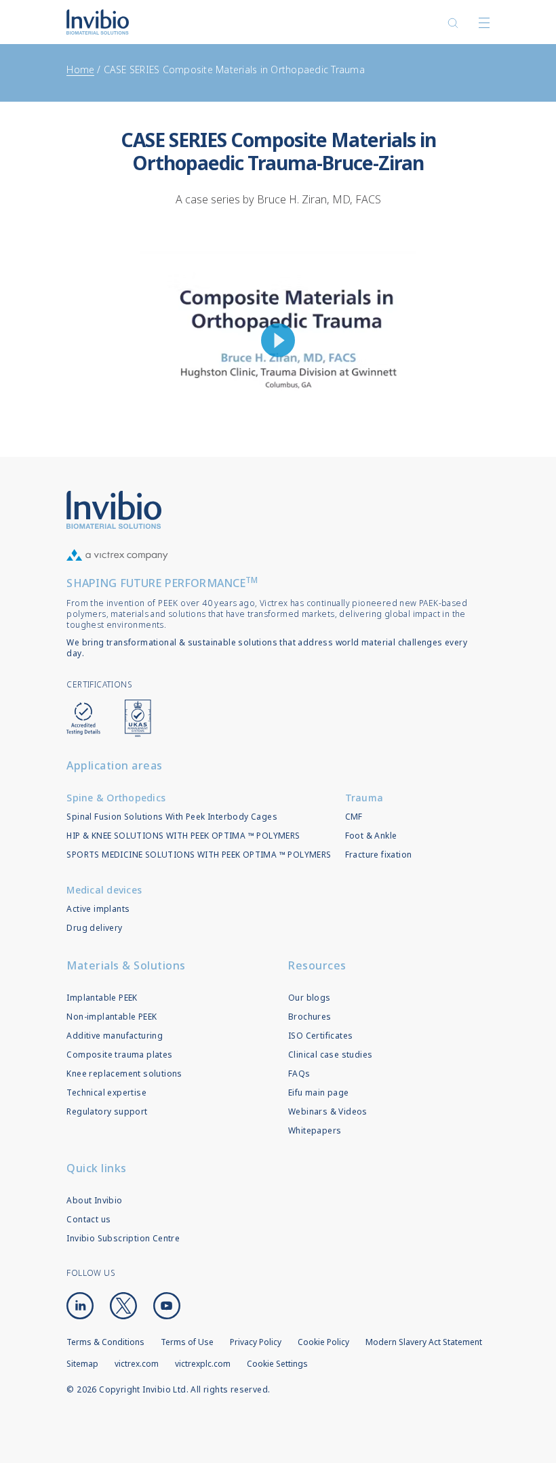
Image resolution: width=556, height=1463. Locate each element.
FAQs (299, 1073)
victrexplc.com (203, 1363)
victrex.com (137, 1363)
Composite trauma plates (119, 1054)
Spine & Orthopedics (115, 797)
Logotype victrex (97, 22)
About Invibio (94, 1200)
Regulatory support (106, 1111)
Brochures (310, 1016)
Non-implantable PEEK (111, 1016)
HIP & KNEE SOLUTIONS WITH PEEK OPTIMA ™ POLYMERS (183, 835)
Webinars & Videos (328, 1111)
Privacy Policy (255, 1342)
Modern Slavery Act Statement (423, 1342)
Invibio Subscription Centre (123, 1238)
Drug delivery (94, 928)
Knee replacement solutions (124, 1073)
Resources (317, 965)
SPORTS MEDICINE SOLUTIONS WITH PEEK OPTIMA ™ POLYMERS (198, 854)
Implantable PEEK (101, 997)
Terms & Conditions (105, 1342)
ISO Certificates (320, 1035)
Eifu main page (318, 1092)
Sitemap (82, 1363)
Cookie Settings (277, 1364)
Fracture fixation (378, 854)
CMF (354, 816)
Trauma (364, 797)
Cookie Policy (323, 1342)
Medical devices (104, 889)
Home (80, 69)
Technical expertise (106, 1092)
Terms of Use (187, 1342)
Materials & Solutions (126, 965)
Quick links (96, 1168)
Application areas (114, 765)
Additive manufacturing (114, 1035)
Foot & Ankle (371, 835)
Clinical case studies (330, 1054)
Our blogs (309, 997)
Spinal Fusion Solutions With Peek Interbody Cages (171, 816)
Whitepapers (314, 1130)
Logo (113, 510)
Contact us (88, 1219)
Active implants (98, 909)
